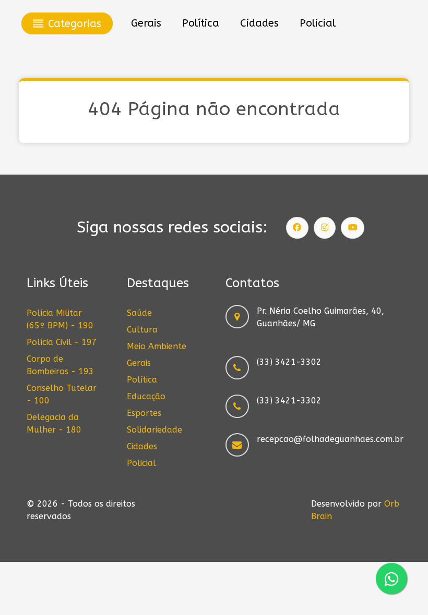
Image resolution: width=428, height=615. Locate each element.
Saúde (139, 313)
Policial (141, 463)
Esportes (144, 413)
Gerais (139, 363)
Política (142, 380)
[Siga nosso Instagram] (325, 228)
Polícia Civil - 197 (62, 342)
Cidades (142, 446)
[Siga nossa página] (297, 228)
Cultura (142, 330)
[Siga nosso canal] (353, 228)
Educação (146, 396)
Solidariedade (154, 430)
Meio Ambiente (156, 346)
